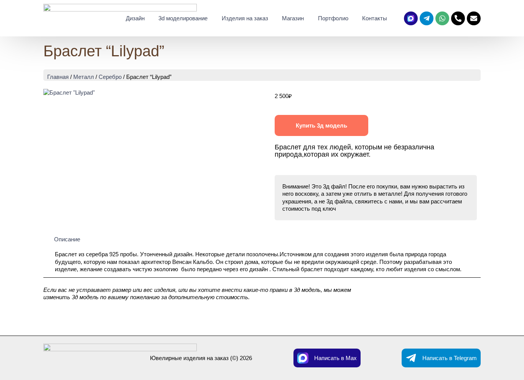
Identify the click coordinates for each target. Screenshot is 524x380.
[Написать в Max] (302, 358)
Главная (58, 77)
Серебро (110, 77)
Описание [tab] (67, 239)
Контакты (374, 18)
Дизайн (135, 18)
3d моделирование (183, 18)
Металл (83, 77)
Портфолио (333, 18)
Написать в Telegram (449, 358)
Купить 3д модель (321, 125)
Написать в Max (335, 358)
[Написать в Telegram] (411, 358)
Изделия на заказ (245, 18)
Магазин (293, 18)
